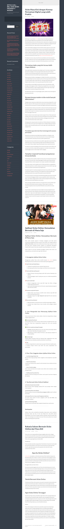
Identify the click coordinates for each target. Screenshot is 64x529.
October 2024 (9, 109)
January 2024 (9, 128)
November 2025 (9, 90)
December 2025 (9, 87)
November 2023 (9, 132)
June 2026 (9, 75)
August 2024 (9, 113)
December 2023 (9, 130)
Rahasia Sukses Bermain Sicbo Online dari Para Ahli (38, 427)
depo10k (8, 152)
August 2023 (9, 138)
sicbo (37, 38)
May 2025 (9, 96)
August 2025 (9, 94)
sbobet (8, 158)
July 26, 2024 (27, 431)
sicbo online (27, 456)
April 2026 (9, 79)
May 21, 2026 (27, 16)
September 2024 (10, 111)
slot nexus (8, 167)
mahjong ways (9, 156)
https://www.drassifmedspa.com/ (45, 55)
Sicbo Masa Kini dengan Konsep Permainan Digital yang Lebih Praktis (38, 11)
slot (7, 160)
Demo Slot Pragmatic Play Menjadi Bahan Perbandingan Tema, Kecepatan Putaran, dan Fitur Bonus (13, 37)
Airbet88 (8, 150)
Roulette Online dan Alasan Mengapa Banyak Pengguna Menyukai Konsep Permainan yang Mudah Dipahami (13, 54)
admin (32, 16)
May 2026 (9, 77)
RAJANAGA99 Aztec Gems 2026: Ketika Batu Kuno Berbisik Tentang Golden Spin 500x (13, 49)
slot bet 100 (9, 162)
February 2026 (9, 83)
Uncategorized (9, 175)
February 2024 (9, 126)
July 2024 (8, 115)
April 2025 (9, 98)
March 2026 (9, 81)
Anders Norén (51, 525)
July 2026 (8, 73)
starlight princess (10, 173)
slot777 (8, 169)
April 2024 (9, 121)
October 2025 (9, 92)
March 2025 (9, 100)
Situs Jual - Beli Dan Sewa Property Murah (13, 7)
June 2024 (9, 117)
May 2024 (9, 119)
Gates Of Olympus (10, 154)
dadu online (49, 260)
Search (8, 24)
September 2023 (10, 136)
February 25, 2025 (28, 232)
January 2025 (9, 104)
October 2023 (9, 134)
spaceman (8, 171)
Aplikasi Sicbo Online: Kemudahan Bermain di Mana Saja (40, 229)
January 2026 (9, 85)
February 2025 (9, 102)
